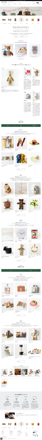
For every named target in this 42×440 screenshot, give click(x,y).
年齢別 (16, 36)
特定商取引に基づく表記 (10, 438)
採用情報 (15, 438)
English (39, 2)
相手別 (22, 36)
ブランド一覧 (11, 434)
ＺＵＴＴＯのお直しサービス (19, 413)
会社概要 (13, 438)
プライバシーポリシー (5, 438)
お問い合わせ (3, 434)
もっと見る (18, 169)
